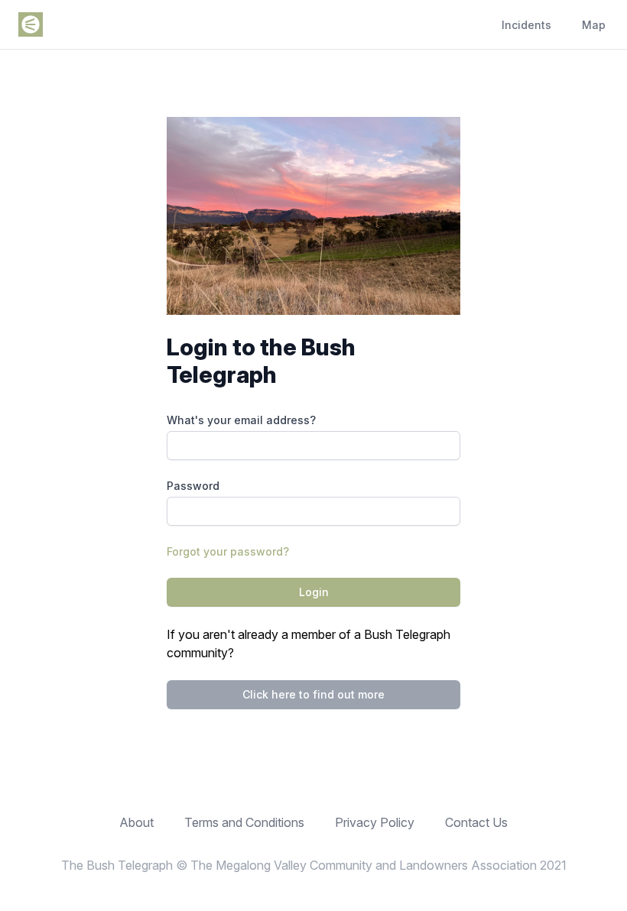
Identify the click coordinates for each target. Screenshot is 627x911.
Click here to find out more (313, 694)
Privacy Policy (374, 822)
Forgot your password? (228, 551)
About (136, 822)
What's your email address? (241, 419)
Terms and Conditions (244, 822)
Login (314, 591)
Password (193, 485)
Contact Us (476, 822)
